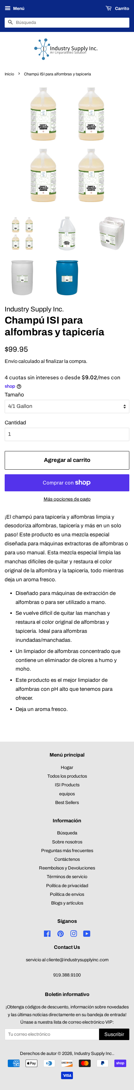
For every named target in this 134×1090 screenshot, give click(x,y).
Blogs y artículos (67, 902)
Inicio (9, 74)
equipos (67, 793)
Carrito (121, 8)
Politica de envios (67, 894)
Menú (18, 8)
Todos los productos (67, 776)
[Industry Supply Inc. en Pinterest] (60, 934)
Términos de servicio (67, 876)
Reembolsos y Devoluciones (67, 867)
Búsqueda (67, 832)
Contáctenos (67, 859)
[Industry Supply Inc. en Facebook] (47, 934)
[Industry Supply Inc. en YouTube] (86, 934)
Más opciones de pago (67, 499)
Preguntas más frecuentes (67, 850)
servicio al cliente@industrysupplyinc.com (67, 959)
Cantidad (15, 423)
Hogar (67, 767)
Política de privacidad (67, 885)
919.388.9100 (67, 974)
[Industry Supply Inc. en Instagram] (73, 934)
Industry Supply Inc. (93, 1053)
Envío (11, 361)
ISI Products (67, 784)
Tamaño (14, 395)
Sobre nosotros (67, 841)
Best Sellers (67, 802)
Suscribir (114, 1034)
